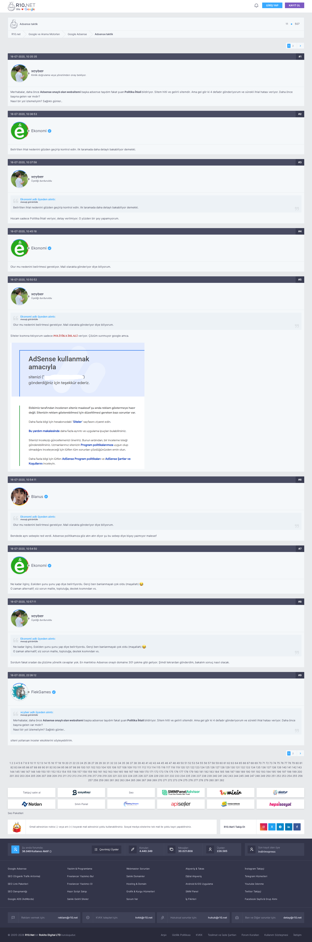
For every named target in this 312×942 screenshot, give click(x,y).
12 (38, 763)
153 (58, 771)
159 (90, 771)
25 (85, 763)
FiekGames (41, 692)
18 (59, 763)
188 (237, 771)
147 (28, 771)
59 (217, 763)
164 (115, 771)
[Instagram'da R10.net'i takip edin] (263, 826)
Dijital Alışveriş (194, 876)
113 (149, 767)
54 (197, 763)
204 (27, 775)
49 (178, 763)
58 (213, 763)
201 (12, 775)
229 (156, 775)
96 (66, 767)
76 (282, 763)
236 (193, 775)
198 (289, 771)
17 (56, 763)
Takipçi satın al (31, 792)
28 (96, 763)
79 (293, 763)
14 (45, 763)
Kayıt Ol (294, 5)
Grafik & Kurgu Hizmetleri (140, 891)
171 (151, 771)
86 (27, 767)
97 (70, 767)
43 (154, 763)
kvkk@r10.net (143, 917)
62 (228, 763)
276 (190, 780)
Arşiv (164, 934)
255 (294, 775)
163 (110, 771)
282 (222, 780)
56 (205, 763)
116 (163, 767)
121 (188, 767)
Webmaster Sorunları (138, 868)
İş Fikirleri (191, 899)
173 (161, 771)
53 (193, 763)
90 (43, 767)
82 (12, 767)
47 (170, 763)
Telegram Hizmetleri (256, 876)
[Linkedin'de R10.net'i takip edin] (288, 826)
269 (154, 780)
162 (105, 771)
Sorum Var (132, 899)
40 (143, 763)
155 (69, 771)
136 (263, 767)
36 (127, 763)
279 (206, 780)
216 (89, 775)
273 (175, 780)
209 (54, 775)
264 (127, 780)
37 (131, 763)
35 (123, 763)
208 (49, 775)
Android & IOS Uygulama (199, 883)
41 (147, 763)
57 (209, 763)
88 (35, 767)
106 (114, 767)
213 (74, 775)
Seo (131, 792)
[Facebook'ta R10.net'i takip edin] (297, 826)
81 (301, 763)
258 (95, 780)
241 (220, 775)
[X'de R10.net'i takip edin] (272, 826)
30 (104, 763)
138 (274, 767)
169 (141, 771)
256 (300, 775)
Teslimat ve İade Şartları (222, 934)
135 (258, 767)
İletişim (297, 934)
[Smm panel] (181, 792)
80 (297, 763)
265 (133, 780)
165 (120, 771)
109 (129, 767)
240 (215, 775)
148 (33, 771)
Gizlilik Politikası (181, 934)
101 (88, 767)
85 (23, 767)
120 (183, 767)
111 (139, 767)
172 (156, 771)
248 (257, 775)
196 (279, 771)
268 (149, 780)
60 (221, 763)
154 (64, 771)
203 (22, 775)
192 (258, 771)
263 (122, 780)
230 (161, 775)
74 (274, 763)
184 (216, 771)
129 (227, 767)
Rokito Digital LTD (50, 934)
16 (52, 763)
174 (166, 771)
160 (95, 771)
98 (74, 767)
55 (201, 763)
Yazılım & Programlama (79, 868)
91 (47, 767)
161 (100, 771)
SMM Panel (192, 891)
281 (216, 780)
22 (74, 763)
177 (181, 771)
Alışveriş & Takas (195, 868)
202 (17, 775)
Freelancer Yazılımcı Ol (79, 883)
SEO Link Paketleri (18, 883)
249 (263, 775)
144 (12, 771)
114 (153, 767)
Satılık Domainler (135, 876)
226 (140, 775)
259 (101, 780)
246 (246, 775)
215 (84, 775)
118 (173, 767)
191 (253, 771)
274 (180, 780)
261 (112, 780)
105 (109, 767)
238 (204, 775)
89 (39, 767)
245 (241, 775)
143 (299, 767)
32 (111, 763)
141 (289, 767)
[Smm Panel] (81, 792)
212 (69, 775)
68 (252, 763)
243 (230, 775)
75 (278, 763)
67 (248, 763)
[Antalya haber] (231, 804)
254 (289, 775)
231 (166, 775)
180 (196, 771)
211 (65, 775)
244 (236, 775)
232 (172, 775)
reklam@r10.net (68, 917)
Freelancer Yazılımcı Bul (80, 876)
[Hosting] (280, 792)
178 (186, 771)
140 (284, 767)
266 (138, 780)
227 (146, 775)
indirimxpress (267, 851)
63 (232, 763)
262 (117, 780)
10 (31, 763)
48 (174, 763)
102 (93, 767)
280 (211, 780)
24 (81, 763)
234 (182, 775)
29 (100, 763)
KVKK (199, 934)
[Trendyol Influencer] (231, 792)
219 (104, 775)
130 (232, 767)
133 (248, 767)
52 (189, 763)
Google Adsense (17, 868)
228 (151, 775)
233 (177, 775)
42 (150, 763)
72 (267, 763)
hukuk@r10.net (217, 917)
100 (83, 767)
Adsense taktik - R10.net (22, 6)
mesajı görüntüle (29, 202)
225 (135, 775)
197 (284, 771)
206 (38, 775)
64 (236, 763)
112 (144, 767)
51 (186, 763)
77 (285, 763)
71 (263, 763)
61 (225, 763)
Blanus (37, 496)
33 (115, 763)
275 (185, 780)
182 (206, 771)
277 (196, 780)
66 (244, 763)
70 (260, 763)
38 (135, 763)
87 (31, 767)
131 (238, 767)
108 (124, 767)
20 (66, 763)
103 (98, 767)
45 (162, 763)
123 (197, 767)
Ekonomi (39, 131)
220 (109, 775)
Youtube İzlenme (254, 883)
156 (74, 771)
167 (131, 771)
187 (232, 771)
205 (33, 775)
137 (268, 767)
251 (273, 775)
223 (125, 775)
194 (268, 771)
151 (48, 771)
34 (119, 763)
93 (55, 767)
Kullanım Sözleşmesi (276, 934)
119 (178, 767)
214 (79, 775)
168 (136, 771)
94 (58, 767)
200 (299, 771)
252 (278, 775)
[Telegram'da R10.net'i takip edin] (280, 826)
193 (263, 771)
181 (201, 771)
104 (103, 767)
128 (222, 767)
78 (289, 763)
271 (165, 780)
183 (211, 771)
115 (158, 767)
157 (79, 771)
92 (51, 767)
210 (60, 775)
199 (294, 771)
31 (108, 763)
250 (268, 775)
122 (192, 767)
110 (135, 767)
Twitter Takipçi (253, 891)
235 (188, 775)
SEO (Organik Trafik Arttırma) (24, 876)
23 (77, 763)
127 (217, 767)
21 (70, 763)
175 (171, 771)
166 (126, 771)
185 (222, 771)
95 (62, 767)
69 (256, 763)
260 (106, 780)
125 (207, 767)
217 (94, 775)
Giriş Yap (272, 5)
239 (209, 775)
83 (16, 767)
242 (225, 775)
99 (78, 767)
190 (248, 771)
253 (284, 775)
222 (120, 775)
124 (202, 767)
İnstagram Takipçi (254, 868)
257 (90, 780)
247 (252, 775)
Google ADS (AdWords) (21, 899)
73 (270, 763)
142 (294, 767)
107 (119, 767)
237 (198, 775)
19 (63, 763)
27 (92, 763)
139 (279, 767)
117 (168, 767)
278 (201, 780)
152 (53, 771)
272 (170, 780)
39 (139, 763)
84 (19, 767)
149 (38, 771)
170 (146, 771)
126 (212, 767)
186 (227, 771)
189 (242, 771)
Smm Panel (81, 804)
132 (242, 767)
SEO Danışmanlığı (17, 891)
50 (182, 763)
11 (35, 763)
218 (99, 775)
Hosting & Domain (136, 883)
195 (273, 771)
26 (89, 763)
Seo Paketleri (15, 813)
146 (22, 771)
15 (48, 763)
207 (44, 775)
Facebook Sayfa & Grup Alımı (261, 899)
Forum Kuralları (250, 934)
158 (84, 771)
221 (115, 775)
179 (191, 771)
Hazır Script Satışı (77, 891)
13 (41, 763)
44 (158, 763)
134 (253, 767)
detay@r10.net (292, 917)
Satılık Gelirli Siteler (78, 899)
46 (166, 763)
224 (130, 775)
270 (160, 780)
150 (43, 771)
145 (17, 771)
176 (176, 771)
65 (240, 763)
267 (144, 780)
